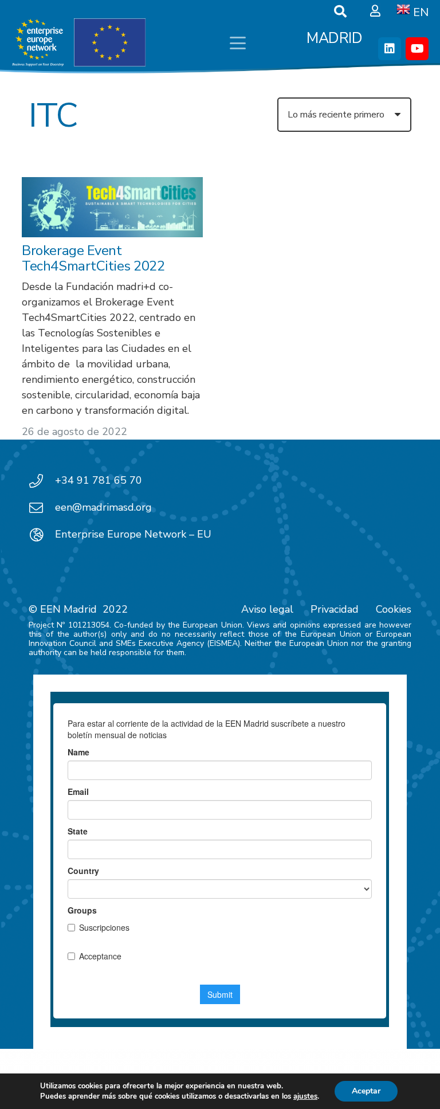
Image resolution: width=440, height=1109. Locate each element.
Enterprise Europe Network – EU (133, 534)
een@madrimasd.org (103, 507)
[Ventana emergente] (375, 11)
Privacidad (335, 609)
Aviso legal (267, 609)
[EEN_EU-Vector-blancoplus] (78, 43)
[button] (238, 43)
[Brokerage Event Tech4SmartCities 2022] (112, 207)
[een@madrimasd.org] (42, 508)
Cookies (393, 609)
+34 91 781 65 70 (98, 480)
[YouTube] (417, 48)
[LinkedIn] (389, 48)
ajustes (305, 1096)
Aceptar (366, 1091)
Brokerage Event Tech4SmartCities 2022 (93, 258)
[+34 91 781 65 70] (42, 481)
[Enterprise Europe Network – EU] (42, 535)
